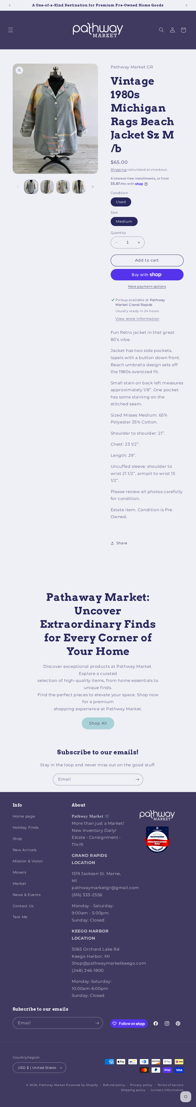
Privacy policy (141, 1085)
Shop (17, 839)
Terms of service (171, 1085)
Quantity (118, 233)
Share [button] (121, 543)
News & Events (27, 895)
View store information (137, 319)
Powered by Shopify (82, 1085)
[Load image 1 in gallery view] (31, 186)
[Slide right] (92, 186)
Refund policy (114, 1085)
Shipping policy (133, 1090)
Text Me (20, 917)
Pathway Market (52, 1085)
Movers (19, 872)
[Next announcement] (186, 5)
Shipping (119, 169)
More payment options (147, 286)
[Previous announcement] (9, 5)
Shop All (98, 723)
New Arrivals (25, 850)
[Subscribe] (137, 779)
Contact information (167, 1090)
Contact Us (23, 906)
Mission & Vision (28, 861)
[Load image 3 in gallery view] (63, 186)
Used (121, 202)
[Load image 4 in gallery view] (79, 186)
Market (19, 883)
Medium (124, 221)
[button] (10, 30)
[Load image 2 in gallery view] (47, 186)
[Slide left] (18, 186)
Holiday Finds (26, 827)
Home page (24, 816)
